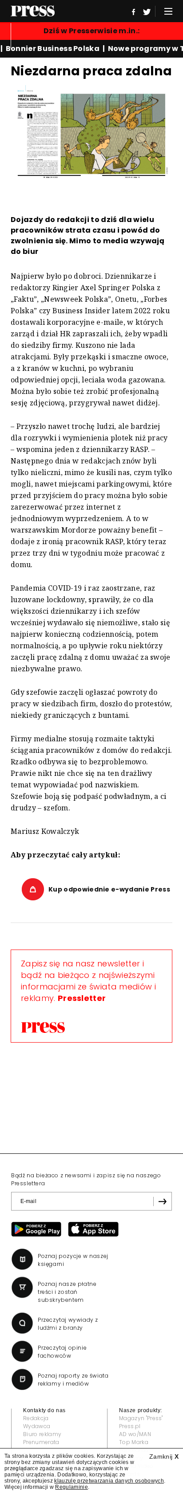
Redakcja (36, 1418)
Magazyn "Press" (141, 1418)
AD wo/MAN (135, 1434)
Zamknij (164, 1456)
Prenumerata (41, 1442)
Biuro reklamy (42, 1434)
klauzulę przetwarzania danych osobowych (108, 1481)
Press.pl (130, 1426)
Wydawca (36, 1426)
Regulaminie (71, 1487)
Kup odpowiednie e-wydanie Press (109, 889)
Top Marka (133, 1442)
